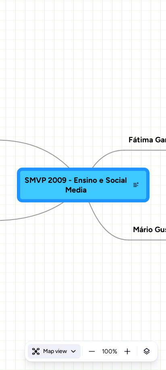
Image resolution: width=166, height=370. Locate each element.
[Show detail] (147, 351)
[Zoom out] (92, 351)
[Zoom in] (127, 351)
